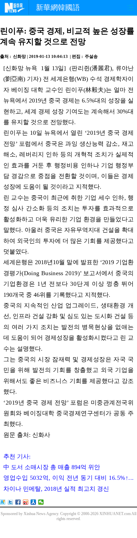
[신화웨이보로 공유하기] (3, 502)
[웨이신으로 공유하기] (41, 502)
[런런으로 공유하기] (33, 502)
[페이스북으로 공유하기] (18, 502)
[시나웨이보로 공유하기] (26, 502)
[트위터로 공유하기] (10, 502)
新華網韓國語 (58, 7)
